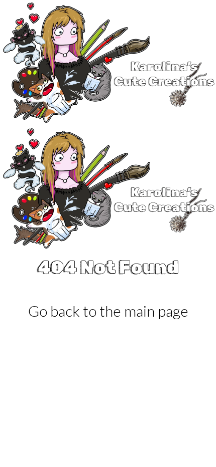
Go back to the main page (108, 311)
